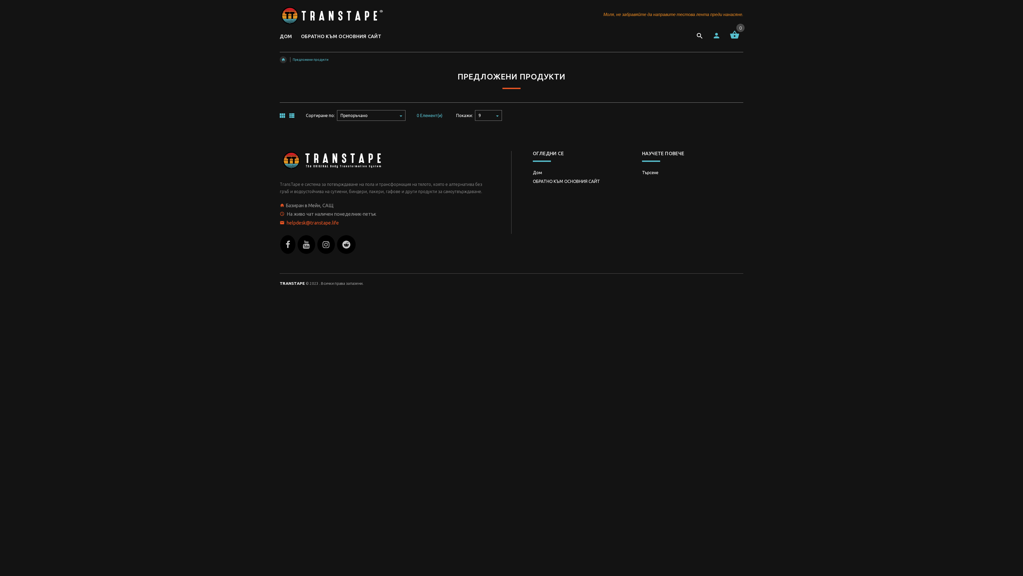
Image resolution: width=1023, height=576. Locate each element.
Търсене (650, 172)
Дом (537, 172)
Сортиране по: (320, 115)
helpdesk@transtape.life (313, 222)
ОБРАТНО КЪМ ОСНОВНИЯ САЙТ (566, 181)
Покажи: (464, 115)
